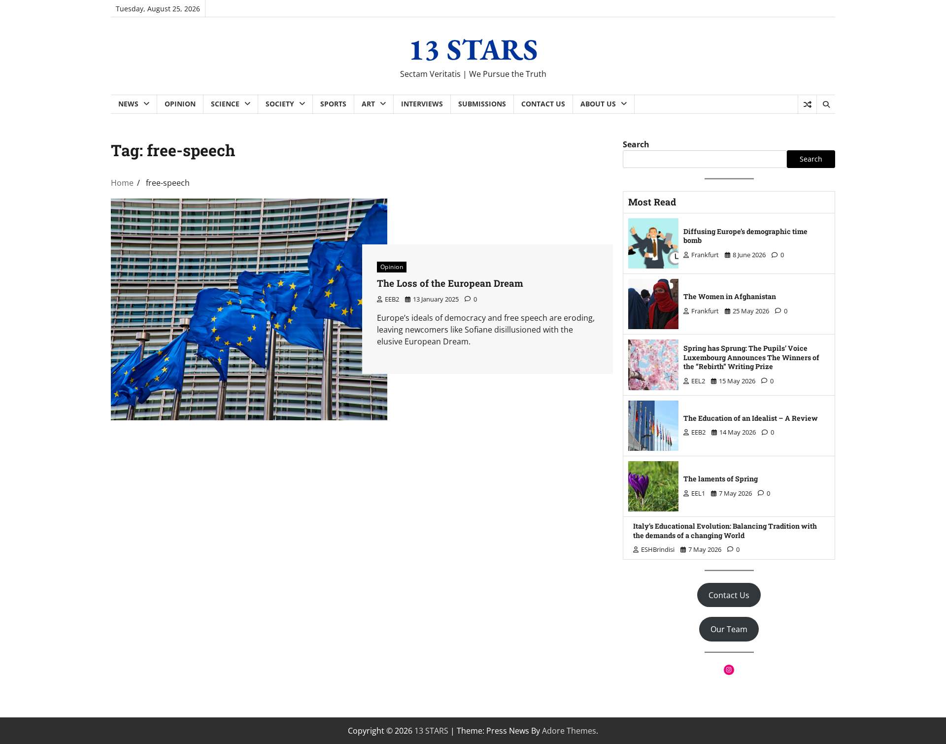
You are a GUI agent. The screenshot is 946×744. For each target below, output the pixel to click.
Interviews (422, 103)
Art (368, 103)
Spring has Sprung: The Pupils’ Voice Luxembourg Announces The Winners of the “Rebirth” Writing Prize (751, 357)
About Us (598, 103)
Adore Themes (569, 730)
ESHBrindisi (658, 549)
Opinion (180, 103)
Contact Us (543, 103)
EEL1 (698, 493)
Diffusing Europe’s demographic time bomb (745, 236)
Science (225, 103)
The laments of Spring (720, 478)
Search (636, 144)
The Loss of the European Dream (451, 283)
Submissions (482, 103)
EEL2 (698, 380)
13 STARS (473, 49)
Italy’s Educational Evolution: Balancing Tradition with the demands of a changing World (725, 530)
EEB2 (392, 299)
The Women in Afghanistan (729, 296)
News (128, 103)
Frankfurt (705, 254)
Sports (333, 103)
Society (280, 103)
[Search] (825, 104)
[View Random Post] (807, 104)
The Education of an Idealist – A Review (750, 418)
